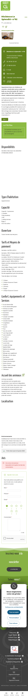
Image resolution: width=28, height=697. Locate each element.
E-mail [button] (9, 70)
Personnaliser (14, 618)
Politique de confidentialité (14, 607)
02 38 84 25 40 (12, 61)
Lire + (5, 119)
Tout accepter (14, 612)
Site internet (11, 74)
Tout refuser (13, 623)
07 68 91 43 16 (11, 65)
